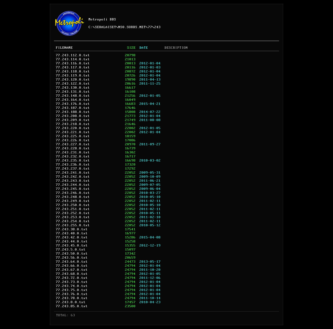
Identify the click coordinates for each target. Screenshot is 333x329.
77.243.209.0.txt (73, 120)
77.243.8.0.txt (71, 302)
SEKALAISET (105, 27)
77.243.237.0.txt (73, 169)
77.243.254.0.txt (73, 221)
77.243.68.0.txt (72, 274)
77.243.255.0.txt (73, 225)
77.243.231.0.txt (73, 152)
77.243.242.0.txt (73, 177)
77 (150, 27)
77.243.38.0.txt (72, 229)
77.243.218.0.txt (73, 124)
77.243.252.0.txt (73, 213)
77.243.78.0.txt (72, 298)
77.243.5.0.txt (71, 250)
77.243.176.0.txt (73, 104)
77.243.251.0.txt (73, 209)
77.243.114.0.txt (73, 59)
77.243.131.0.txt (73, 92)
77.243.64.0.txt (72, 262)
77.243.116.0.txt (73, 63)
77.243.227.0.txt (73, 144)
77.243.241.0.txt (73, 173)
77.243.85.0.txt (72, 306)
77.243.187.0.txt (73, 108)
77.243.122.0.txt (73, 84)
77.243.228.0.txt (73, 148)
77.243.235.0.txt (73, 160)
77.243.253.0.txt (73, 217)
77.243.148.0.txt (73, 96)
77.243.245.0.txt (73, 189)
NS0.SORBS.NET (132, 27)
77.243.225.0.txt (73, 136)
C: (91, 27)
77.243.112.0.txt (73, 55)
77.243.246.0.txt (73, 193)
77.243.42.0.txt (72, 237)
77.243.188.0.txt (73, 112)
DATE (144, 48)
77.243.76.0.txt (72, 294)
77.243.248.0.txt (73, 197)
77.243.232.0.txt (73, 156)
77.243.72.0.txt (72, 278)
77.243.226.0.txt (73, 140)
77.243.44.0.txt (72, 241)
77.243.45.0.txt (72, 245)
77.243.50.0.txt (72, 254)
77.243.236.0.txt (73, 165)
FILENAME (64, 48)
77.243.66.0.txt (72, 266)
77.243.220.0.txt (73, 128)
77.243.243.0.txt (73, 181)
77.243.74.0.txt (72, 286)
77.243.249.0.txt (73, 201)
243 (157, 27)
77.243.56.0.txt (72, 258)
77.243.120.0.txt (73, 80)
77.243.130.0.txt (73, 88)
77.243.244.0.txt (73, 185)
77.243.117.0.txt (73, 67)
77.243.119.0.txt (73, 75)
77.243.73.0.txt (72, 282)
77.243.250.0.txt (73, 205)
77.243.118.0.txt (73, 71)
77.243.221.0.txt (73, 132)
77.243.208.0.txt (73, 116)
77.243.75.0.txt (72, 290)
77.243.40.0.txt (72, 233)
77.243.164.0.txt (73, 100)
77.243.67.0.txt (72, 270)
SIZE (131, 48)
